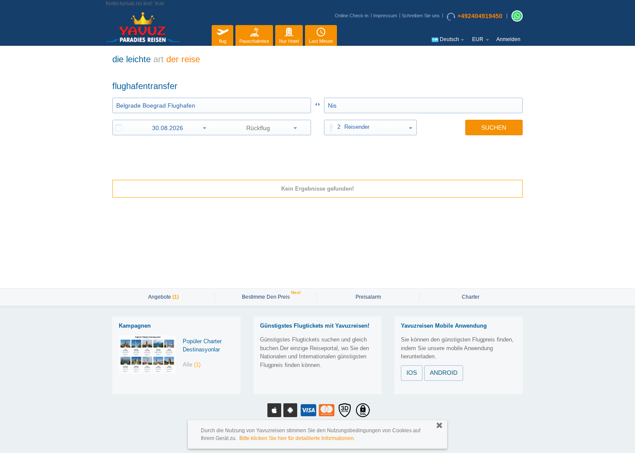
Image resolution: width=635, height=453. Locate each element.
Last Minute (321, 41)
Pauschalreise (254, 41)
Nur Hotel (289, 41)
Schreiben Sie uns (421, 15)
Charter (470, 297)
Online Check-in (351, 15)
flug (222, 41)
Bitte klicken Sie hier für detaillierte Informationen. (297, 438)
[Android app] (290, 410)
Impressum (385, 15)
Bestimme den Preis (267, 296)
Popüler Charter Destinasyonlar (202, 345)
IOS (411, 372)
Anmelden (508, 39)
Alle (191, 364)
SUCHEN (493, 127)
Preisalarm (368, 297)
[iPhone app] (274, 410)
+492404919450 (479, 16)
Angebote (163, 297)
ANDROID (443, 372)
